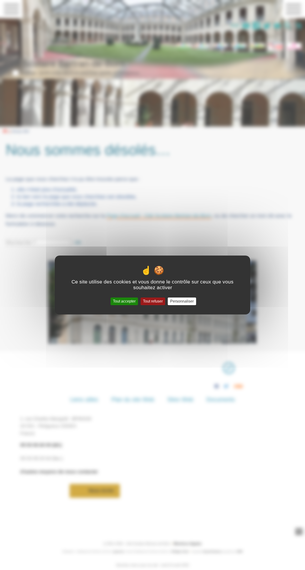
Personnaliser (182, 301)
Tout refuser (153, 301)
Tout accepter (124, 301)
